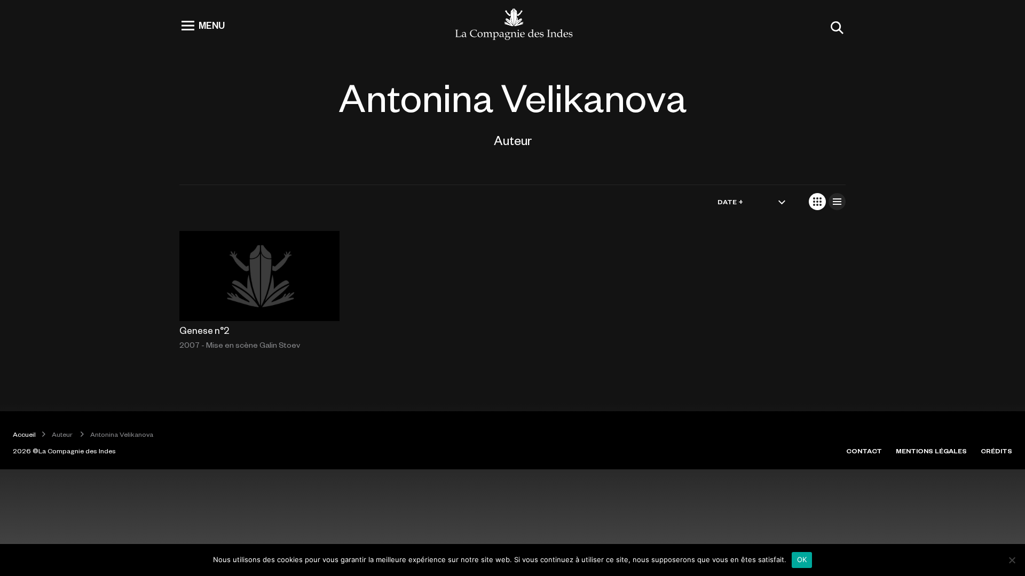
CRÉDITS (996, 450)
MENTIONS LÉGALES (931, 450)
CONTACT (864, 450)
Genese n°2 (204, 330)
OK (802, 559)
